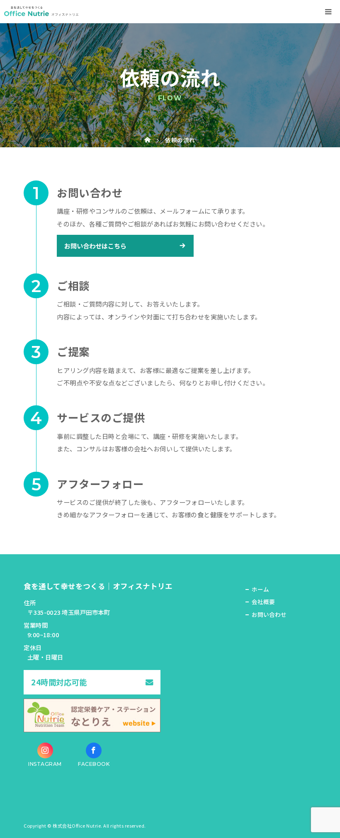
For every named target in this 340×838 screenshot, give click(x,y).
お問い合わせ (269, 614)
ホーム (260, 589)
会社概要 (263, 601)
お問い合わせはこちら (95, 245)
